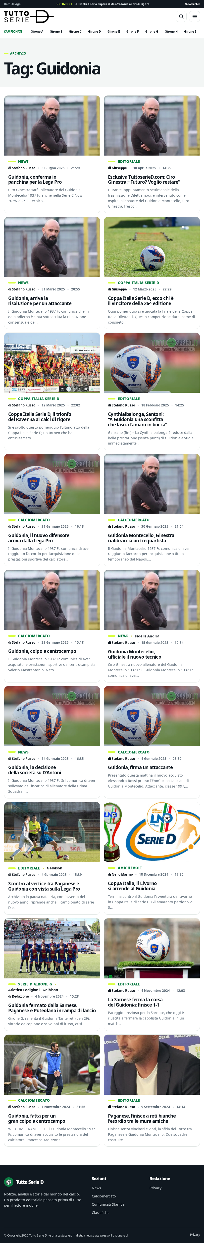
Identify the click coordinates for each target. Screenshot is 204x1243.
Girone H (171, 31)
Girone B (56, 31)
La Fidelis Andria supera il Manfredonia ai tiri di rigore (102, 4)
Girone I (190, 31)
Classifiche (100, 1212)
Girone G (151, 31)
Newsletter (192, 4)
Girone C (75, 31)
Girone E (113, 31)
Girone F (132, 31)
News (96, 1188)
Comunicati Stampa (108, 1204)
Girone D (94, 31)
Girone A (37, 31)
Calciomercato (104, 1196)
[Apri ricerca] (181, 16)
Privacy (155, 1188)
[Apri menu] (194, 16)
